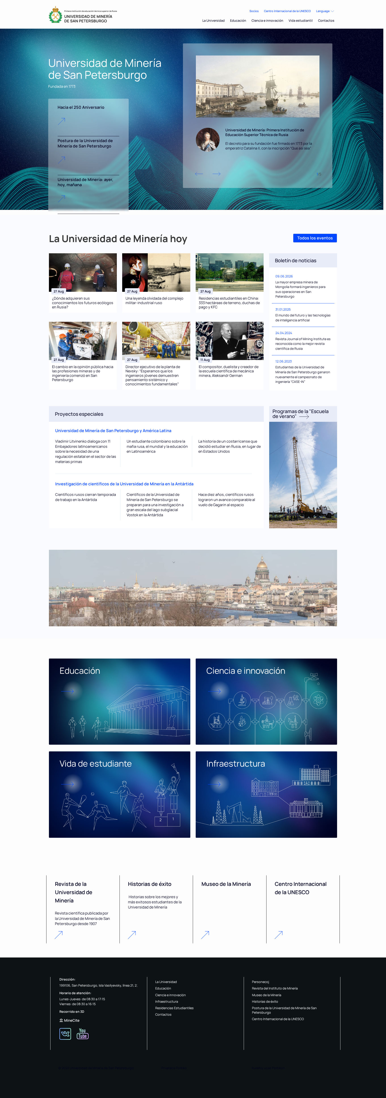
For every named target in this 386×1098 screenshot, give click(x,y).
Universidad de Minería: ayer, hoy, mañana (85, 182)
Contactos (326, 20)
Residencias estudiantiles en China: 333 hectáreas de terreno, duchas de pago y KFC (229, 302)
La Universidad (213, 20)
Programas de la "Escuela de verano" (301, 413)
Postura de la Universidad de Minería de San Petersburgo (85, 143)
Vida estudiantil (301, 20)
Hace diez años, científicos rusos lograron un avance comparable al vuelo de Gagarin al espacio (226, 499)
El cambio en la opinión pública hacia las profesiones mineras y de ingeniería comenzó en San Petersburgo (82, 373)
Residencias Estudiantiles (174, 1008)
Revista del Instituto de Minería (275, 988)
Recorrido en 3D (71, 1011)
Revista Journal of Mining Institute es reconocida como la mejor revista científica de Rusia (303, 344)
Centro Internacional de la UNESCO (287, 11)
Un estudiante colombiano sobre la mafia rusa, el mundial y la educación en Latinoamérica (157, 446)
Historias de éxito (265, 1001)
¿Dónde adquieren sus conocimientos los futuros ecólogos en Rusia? (82, 302)
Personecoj (260, 982)
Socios (254, 11)
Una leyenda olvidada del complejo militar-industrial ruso (154, 300)
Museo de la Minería (266, 995)
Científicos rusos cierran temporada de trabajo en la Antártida (85, 497)
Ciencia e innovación (267, 20)
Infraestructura (166, 1001)
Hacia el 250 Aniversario (81, 107)
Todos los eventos (315, 238)
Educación (238, 20)
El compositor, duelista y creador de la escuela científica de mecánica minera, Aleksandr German (228, 371)
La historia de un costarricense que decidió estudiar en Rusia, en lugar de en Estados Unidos (229, 446)
